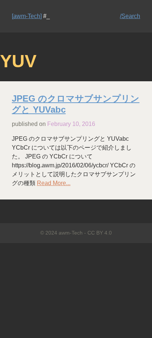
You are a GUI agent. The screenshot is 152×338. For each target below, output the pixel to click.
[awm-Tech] (27, 16)
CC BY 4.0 (99, 233)
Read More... (53, 183)
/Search (130, 16)
